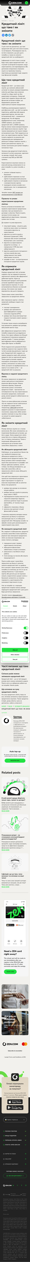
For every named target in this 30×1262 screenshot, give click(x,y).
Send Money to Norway (14, 1205)
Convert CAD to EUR (18, 1221)
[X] (17, 1185)
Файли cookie (24, 1194)
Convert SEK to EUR (11, 1224)
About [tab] (24, 606)
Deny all (15, 659)
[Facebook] (22, 1185)
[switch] (26, 633)
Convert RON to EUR (16, 1227)
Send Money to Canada (12, 1204)
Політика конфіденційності (15, 1194)
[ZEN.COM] (7, 1185)
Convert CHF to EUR (21, 1219)
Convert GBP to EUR (11, 1219)
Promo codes (6, 1214)
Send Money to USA (18, 1199)
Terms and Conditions (15, 1057)
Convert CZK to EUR (18, 1226)
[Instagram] (26, 1185)
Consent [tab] (5, 606)
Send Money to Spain (13, 1208)
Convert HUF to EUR (7, 1226)
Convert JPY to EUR (14, 1223)
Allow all (15, 650)
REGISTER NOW (15, 760)
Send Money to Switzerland (13, 1207)
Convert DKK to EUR (21, 1224)
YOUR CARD (10, 972)
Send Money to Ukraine (15, 1200)
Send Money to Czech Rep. (13, 1202)
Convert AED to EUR (7, 1221)
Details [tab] (15, 606)
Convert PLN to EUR (16, 1218)
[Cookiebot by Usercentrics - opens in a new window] (21, 601)
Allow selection (15, 654)
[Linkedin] (13, 1185)
